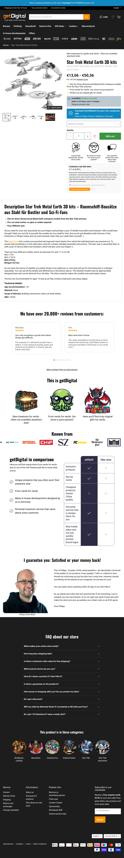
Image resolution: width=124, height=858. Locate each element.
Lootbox (73, 26)
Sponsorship (54, 806)
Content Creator (55, 803)
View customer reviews (79, 189)
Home (6, 45)
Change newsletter (11, 810)
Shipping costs (82, 79)
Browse (6, 26)
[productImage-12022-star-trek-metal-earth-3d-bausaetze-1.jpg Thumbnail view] (15, 117)
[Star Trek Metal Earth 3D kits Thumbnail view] (50, 117)
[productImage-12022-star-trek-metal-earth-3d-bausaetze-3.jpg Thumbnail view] (32, 117)
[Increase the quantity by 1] (87, 136)
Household (30, 26)
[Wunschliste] (113, 17)
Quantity (70, 130)
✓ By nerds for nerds (57, 8)
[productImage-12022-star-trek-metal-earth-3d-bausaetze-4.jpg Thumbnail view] (40, 117)
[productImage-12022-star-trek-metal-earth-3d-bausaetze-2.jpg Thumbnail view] (23, 117)
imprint (28, 844)
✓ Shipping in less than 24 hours (15, 8)
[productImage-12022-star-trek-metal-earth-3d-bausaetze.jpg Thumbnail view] (7, 117)
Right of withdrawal (39, 844)
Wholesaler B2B (55, 810)
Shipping (7, 800)
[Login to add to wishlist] (94, 136)
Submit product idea (57, 814)
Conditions (19, 844)
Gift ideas (59, 26)
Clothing (18, 26)
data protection (8, 844)
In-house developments (14, 33)
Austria (111, 836)
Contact (6, 792)
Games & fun (45, 26)
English (116, 8)
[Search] (86, 17)
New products (88, 26)
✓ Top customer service (38, 8)
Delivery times (9, 796)
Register (100, 819)
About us (30, 792)
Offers (32, 33)
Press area (53, 799)
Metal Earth (13, 241)
